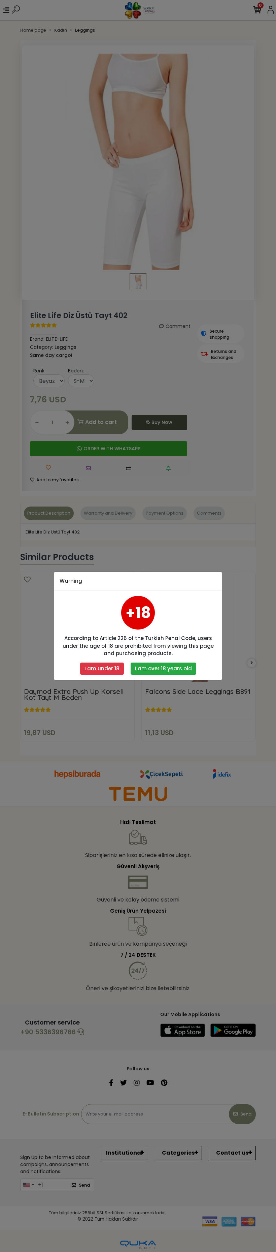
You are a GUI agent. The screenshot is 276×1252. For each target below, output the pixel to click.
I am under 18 (101, 668)
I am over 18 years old (163, 668)
